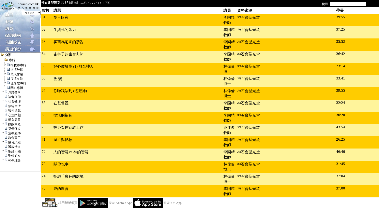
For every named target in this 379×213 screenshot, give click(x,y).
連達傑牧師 (229, 130)
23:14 (340, 66)
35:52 (340, 41)
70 (44, 127)
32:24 (340, 103)
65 (44, 66)
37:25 (340, 29)
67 (44, 90)
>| (103, 2)
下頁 (107, 2)
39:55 (340, 17)
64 (44, 54)
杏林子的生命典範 (68, 54)
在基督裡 (60, 103)
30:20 (340, 115)
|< (89, 2)
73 (44, 164)
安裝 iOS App (172, 203)
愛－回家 (60, 17)
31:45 (340, 164)
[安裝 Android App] (93, 206)
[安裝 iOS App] (148, 206)
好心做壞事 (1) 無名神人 (73, 66)
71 (44, 139)
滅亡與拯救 (62, 140)
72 (44, 151)
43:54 (340, 127)
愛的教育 (60, 189)
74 (44, 176)
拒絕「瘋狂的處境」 (70, 176)
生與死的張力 (64, 30)
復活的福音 (62, 115)
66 (44, 78)
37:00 (340, 188)
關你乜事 (60, 164)
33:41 (340, 78)
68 (44, 103)
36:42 (340, 54)
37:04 (340, 176)
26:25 (340, 139)
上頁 (84, 2)
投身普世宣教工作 (68, 127)
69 (44, 115)
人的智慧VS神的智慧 (70, 152)
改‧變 (57, 79)
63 (44, 41)
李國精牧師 (229, 20)
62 (44, 29)
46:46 (340, 151)
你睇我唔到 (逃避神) (70, 91)
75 (44, 188)
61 (44, 17)
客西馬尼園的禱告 (68, 42)
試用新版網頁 (67, 203)
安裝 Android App (120, 203)
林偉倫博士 (229, 69)
